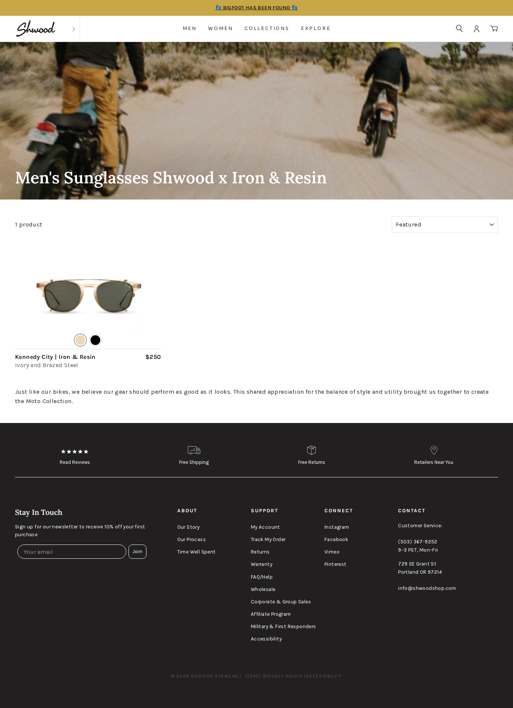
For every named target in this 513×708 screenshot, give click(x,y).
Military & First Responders (283, 626)
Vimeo (331, 552)
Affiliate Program (271, 614)
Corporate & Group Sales (281, 601)
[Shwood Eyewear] (35, 29)
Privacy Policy (283, 676)
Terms (252, 676)
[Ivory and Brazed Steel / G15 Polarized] (88, 295)
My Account (265, 527)
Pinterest (335, 564)
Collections (267, 28)
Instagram (336, 527)
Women (220, 28)
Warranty (261, 564)
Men (190, 28)
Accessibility (266, 639)
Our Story (188, 527)
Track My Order (268, 539)
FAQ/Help (262, 577)
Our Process (191, 539)
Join (137, 551)
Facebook (336, 539)
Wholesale (263, 589)
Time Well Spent (196, 552)
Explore (316, 28)
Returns (260, 552)
